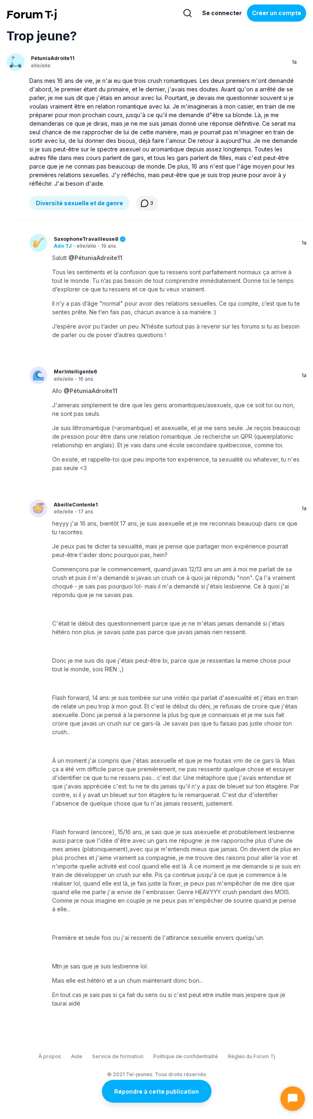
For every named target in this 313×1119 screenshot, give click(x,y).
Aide (76, 1056)
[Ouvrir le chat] (292, 1098)
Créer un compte (276, 12)
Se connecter (222, 12)
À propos (49, 1056)
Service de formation (117, 1056)
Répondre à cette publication (156, 1091)
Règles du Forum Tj (251, 1056)
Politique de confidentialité (185, 1056)
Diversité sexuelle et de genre (79, 203)
